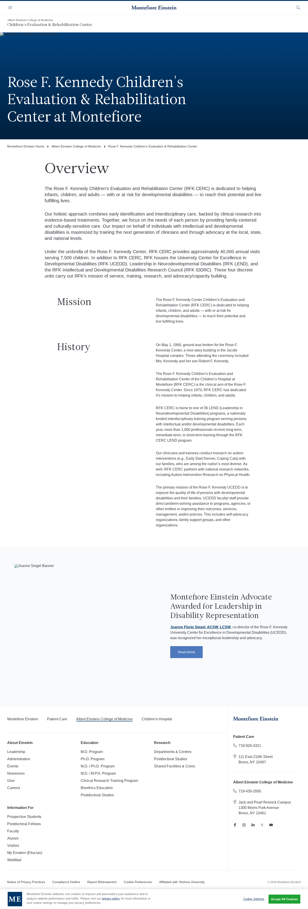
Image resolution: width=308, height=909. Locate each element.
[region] (154, 899)
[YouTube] (271, 825)
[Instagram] (244, 825)
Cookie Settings (253, 899)
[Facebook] (235, 825)
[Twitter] (262, 825)
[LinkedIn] (253, 825)
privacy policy (111, 898)
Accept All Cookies (284, 899)
